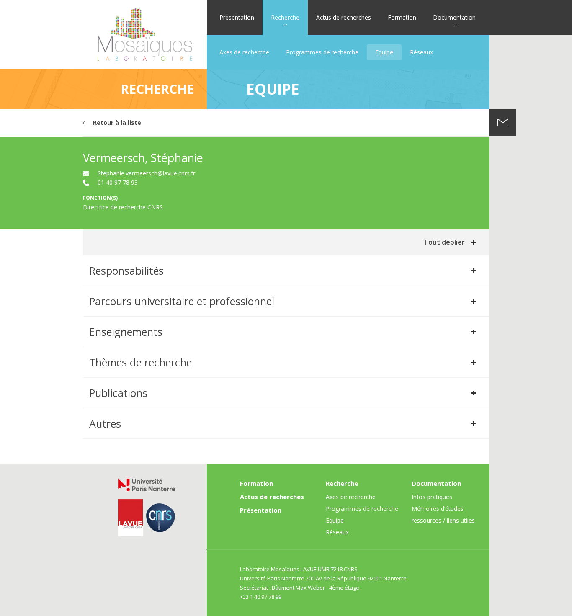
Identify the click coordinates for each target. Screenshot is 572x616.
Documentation (454, 17)
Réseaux (421, 52)
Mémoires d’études (438, 509)
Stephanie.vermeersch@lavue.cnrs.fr (146, 173)
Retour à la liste (117, 122)
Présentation (236, 17)
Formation (402, 17)
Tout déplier (444, 242)
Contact (502, 122)
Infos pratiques (432, 497)
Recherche (285, 17)
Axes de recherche (244, 52)
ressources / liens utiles (443, 520)
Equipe (384, 52)
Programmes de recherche (322, 52)
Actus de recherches (343, 17)
